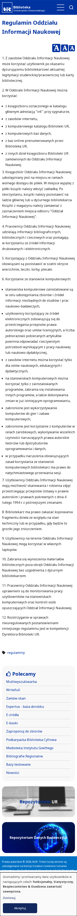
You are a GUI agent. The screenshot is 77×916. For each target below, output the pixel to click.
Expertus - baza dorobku (25, 706)
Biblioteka (21, 7)
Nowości (12, 772)
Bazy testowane (18, 764)
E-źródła (12, 715)
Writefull (13, 690)
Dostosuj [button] (9, 898)
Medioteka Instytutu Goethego (29, 748)
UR (39, 802)
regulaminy (16, 652)
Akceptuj (20, 908)
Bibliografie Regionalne (24, 756)
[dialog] (38, 894)
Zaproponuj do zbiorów (24, 731)
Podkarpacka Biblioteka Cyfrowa (31, 739)
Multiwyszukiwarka (21, 681)
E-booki (12, 723)
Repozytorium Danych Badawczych (38, 837)
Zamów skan (16, 698)
